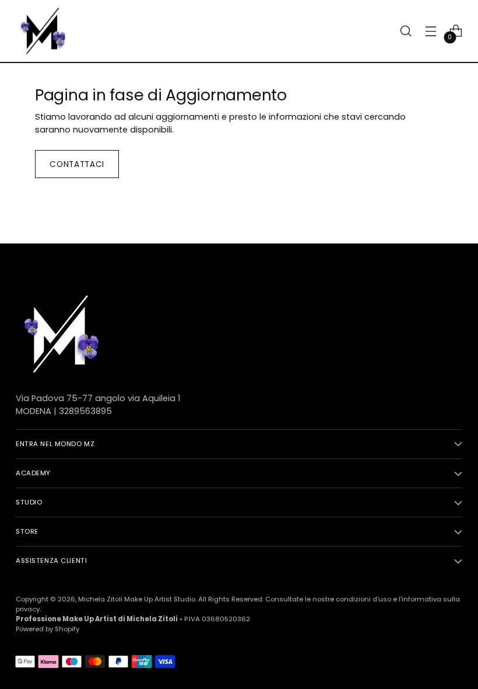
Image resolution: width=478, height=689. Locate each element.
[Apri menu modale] (431, 31)
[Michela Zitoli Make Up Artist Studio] (42, 31)
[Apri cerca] (406, 31)
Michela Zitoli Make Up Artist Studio (136, 599)
